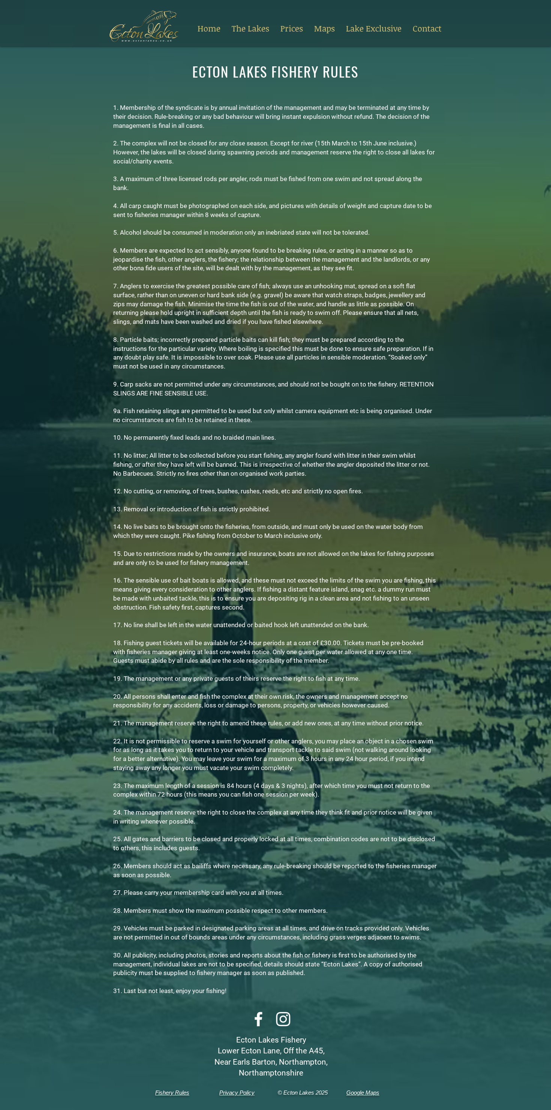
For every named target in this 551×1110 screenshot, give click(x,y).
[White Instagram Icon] (283, 1019)
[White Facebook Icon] (258, 1019)
